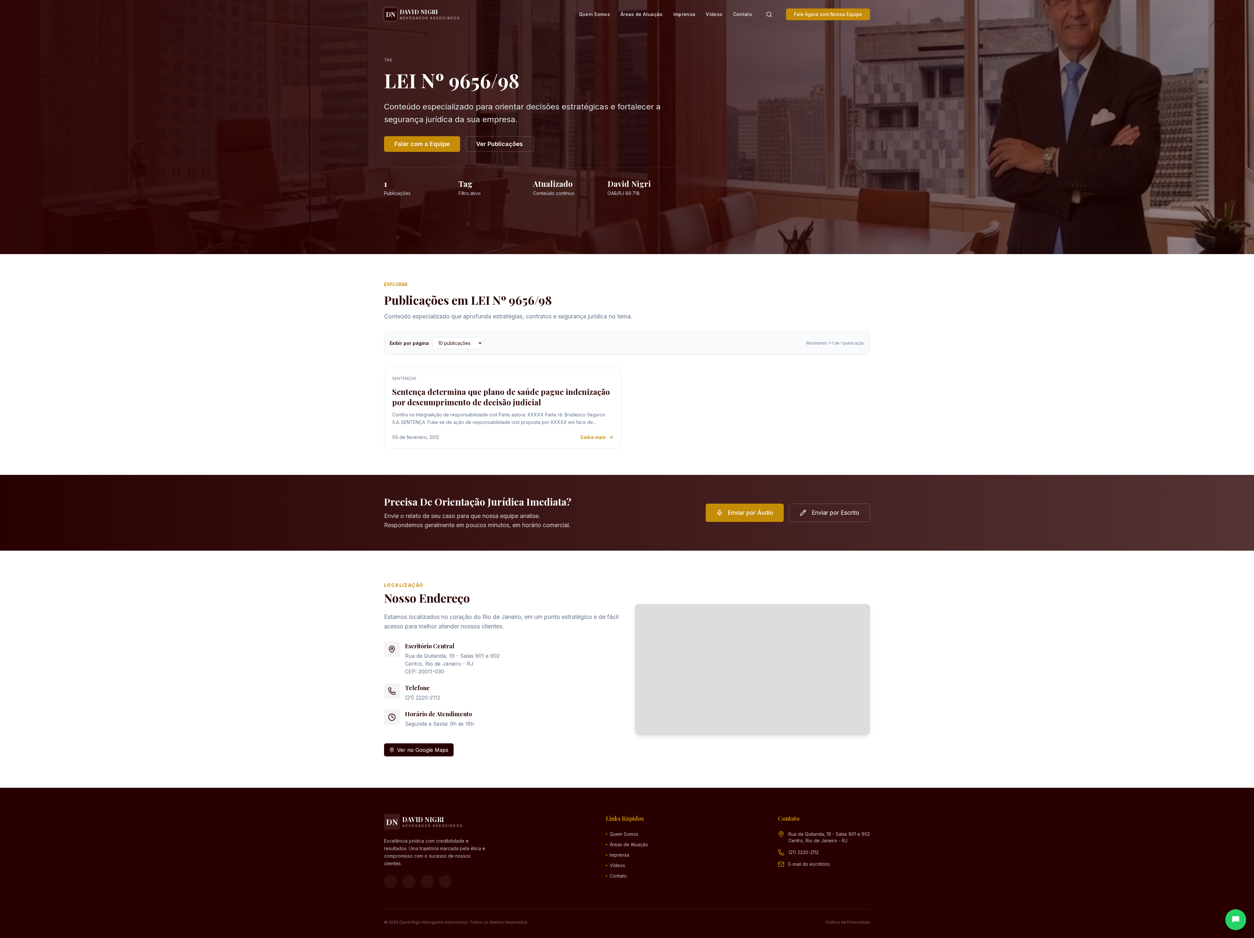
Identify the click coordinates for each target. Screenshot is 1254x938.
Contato (742, 14)
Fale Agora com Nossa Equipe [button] (828, 14)
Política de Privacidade (848, 922)
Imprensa (684, 14)
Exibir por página (409, 343)
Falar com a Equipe (422, 143)
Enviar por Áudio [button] (750, 512)
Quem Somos (594, 14)
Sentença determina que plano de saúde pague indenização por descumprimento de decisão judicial (501, 396)
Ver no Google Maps (422, 750)
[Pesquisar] (769, 14)
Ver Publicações (499, 143)
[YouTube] (427, 881)
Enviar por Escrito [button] (835, 512)
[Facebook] (390, 881)
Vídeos (714, 14)
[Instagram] (408, 881)
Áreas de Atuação (641, 14)
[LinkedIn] (445, 881)
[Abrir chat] (1235, 919)
